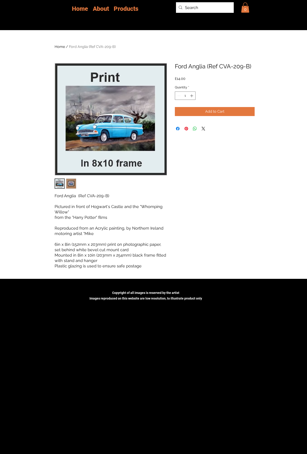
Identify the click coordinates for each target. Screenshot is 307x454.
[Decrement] (178, 96)
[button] (245, 7)
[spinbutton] (185, 96)
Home (60, 47)
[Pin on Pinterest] (186, 128)
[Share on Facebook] (177, 128)
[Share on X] (203, 128)
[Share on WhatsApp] (195, 128)
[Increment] (192, 96)
